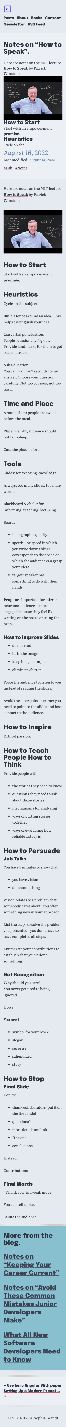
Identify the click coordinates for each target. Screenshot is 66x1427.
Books (36, 18)
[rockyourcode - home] (8, 9)
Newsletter (14, 24)
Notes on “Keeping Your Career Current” (31, 1265)
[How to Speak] (33, 98)
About (22, 18)
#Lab (8, 167)
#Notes (21, 167)
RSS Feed (36, 24)
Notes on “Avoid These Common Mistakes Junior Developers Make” (30, 1304)
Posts (9, 18)
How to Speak (16, 68)
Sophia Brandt (46, 1417)
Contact (53, 18)
